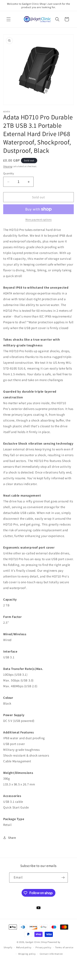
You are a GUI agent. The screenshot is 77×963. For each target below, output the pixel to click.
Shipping (7, 166)
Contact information (51, 953)
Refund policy (23, 947)
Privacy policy (43, 947)
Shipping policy (27, 953)
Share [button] (12, 838)
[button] (8, 19)
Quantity (8, 173)
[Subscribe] (63, 877)
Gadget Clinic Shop (36, 942)
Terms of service (64, 947)
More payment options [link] (38, 219)
